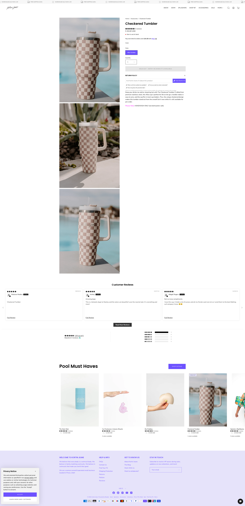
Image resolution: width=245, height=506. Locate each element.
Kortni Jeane (95, 497)
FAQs (101, 462)
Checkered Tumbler (194, 429)
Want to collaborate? (131, 471)
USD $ (121, 488)
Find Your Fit (103, 468)
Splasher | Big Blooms (237, 429)
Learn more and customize (20, 499)
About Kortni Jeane (131, 462)
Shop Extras (177, 366)
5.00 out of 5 (79, 336)
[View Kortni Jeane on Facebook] (113, 492)
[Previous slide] (3, 307)
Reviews (102, 481)
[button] (130, 29)
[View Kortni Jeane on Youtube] (126, 492)
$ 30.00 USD (195, 433)
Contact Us (103, 465)
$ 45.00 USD (237, 433)
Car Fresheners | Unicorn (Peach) (112, 429)
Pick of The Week (138, 497)
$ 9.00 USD (152, 433)
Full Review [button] (11, 318)
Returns (102, 474)
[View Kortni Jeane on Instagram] (122, 492)
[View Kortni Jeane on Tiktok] (131, 492)
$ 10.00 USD (66, 433)
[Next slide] (241, 307)
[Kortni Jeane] (12, 7)
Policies (102, 477)
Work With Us (129, 468)
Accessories (134, 19)
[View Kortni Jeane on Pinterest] (118, 492)
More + (156, 497)
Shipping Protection (106, 471)
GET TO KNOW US (132, 457)
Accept (20, 494)
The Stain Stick (64, 429)
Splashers (116, 497)
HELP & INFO (104, 457)
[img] (11, 292)
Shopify (107, 497)
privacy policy (29, 478)
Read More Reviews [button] (123, 325)
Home (127, 19)
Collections (130, 497)
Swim (111, 497)
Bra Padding (148, 429)
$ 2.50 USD (109, 433)
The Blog (127, 465)
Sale (145, 497)
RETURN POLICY (131, 75)
